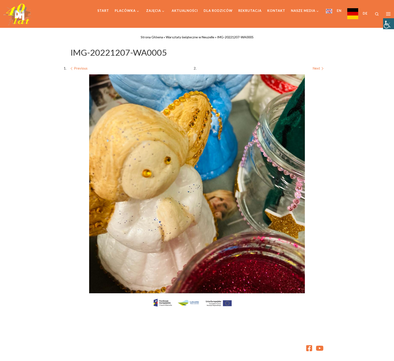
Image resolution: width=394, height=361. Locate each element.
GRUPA (103, 352)
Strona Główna (152, 37)
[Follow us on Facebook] (309, 348)
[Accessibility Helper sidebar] (388, 23)
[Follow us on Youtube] (320, 348)
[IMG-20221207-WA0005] (197, 183)
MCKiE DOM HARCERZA (102, 346)
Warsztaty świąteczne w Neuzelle (190, 37)
